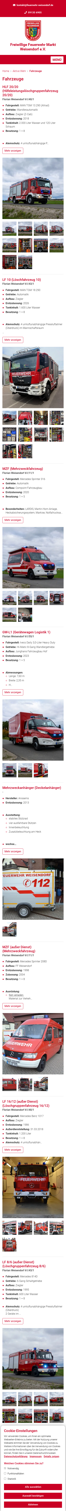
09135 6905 (35, 12)
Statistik (12, 1478)
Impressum (36, 1456)
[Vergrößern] (33, 188)
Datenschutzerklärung (16, 1456)
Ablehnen (33, 1504)
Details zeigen (51, 1456)
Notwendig (13, 1468)
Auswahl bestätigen (33, 1495)
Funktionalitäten (16, 1473)
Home (5, 71)
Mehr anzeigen (12, 150)
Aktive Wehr (19, 71)
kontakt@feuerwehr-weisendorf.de (35, 5)
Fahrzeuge (35, 71)
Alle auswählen (33, 1486)
